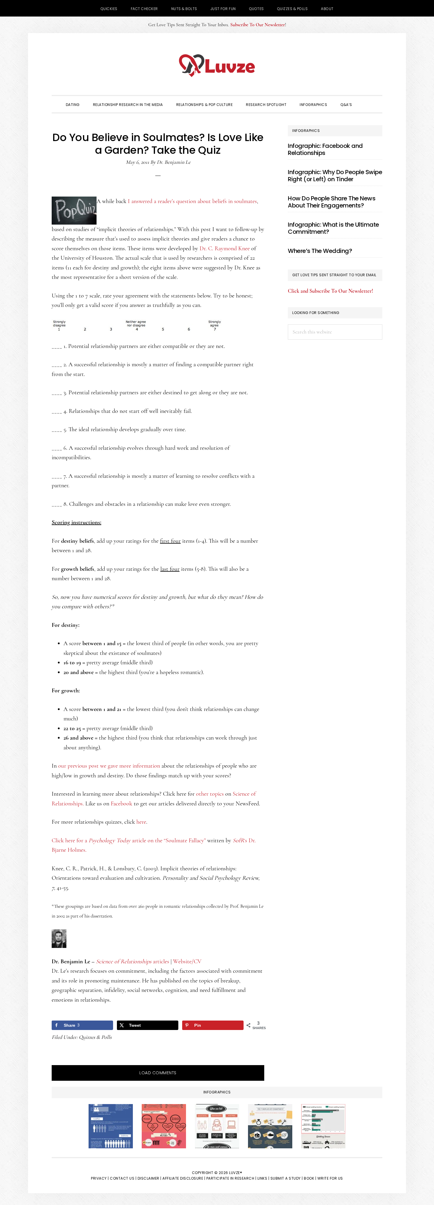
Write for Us (330, 1178)
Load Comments (158, 1073)
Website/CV (187, 961)
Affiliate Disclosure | (183, 1178)
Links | (263, 1178)
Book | (310, 1178)
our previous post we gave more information (109, 765)
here (141, 821)
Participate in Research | (231, 1178)
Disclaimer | (149, 1178)
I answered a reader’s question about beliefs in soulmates (192, 201)
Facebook (121, 803)
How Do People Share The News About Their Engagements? (331, 202)
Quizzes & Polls (95, 1037)
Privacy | (100, 1178)
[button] (367, 104)
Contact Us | (123, 1178)
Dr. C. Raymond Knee (224, 248)
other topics (210, 793)
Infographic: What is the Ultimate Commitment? (333, 228)
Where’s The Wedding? (320, 251)
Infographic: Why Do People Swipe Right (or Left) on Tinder (335, 175)
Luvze (217, 65)
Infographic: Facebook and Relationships (325, 149)
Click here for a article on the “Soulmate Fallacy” (129, 840)
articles (132, 961)
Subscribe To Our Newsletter (257, 25)
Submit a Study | (286, 1178)
